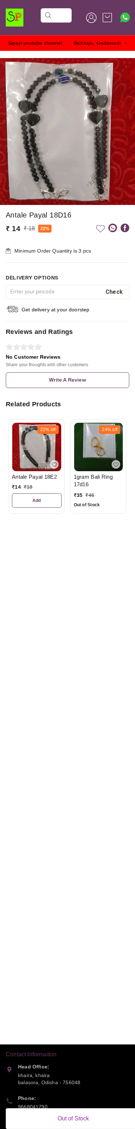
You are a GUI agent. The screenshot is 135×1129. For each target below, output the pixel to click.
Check (114, 291)
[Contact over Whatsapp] (125, 17)
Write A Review (67, 380)
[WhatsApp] (112, 228)
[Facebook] (125, 228)
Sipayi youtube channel (35, 43)
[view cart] (107, 17)
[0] (107, 17)
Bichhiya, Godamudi (97, 43)
